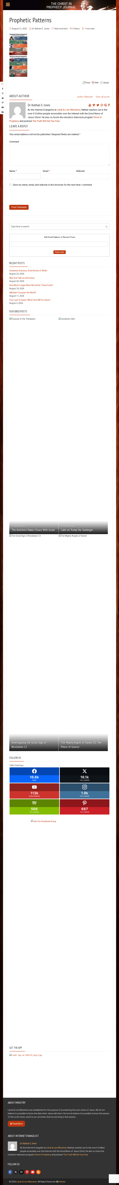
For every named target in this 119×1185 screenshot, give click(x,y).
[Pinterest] (27, 1172)
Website (80, 171)
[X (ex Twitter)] (15, 1172)
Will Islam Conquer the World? (22, 292)
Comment (14, 141)
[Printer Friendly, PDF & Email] (96, 82)
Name (13, 171)
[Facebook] (10, 1172)
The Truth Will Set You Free (46, 121)
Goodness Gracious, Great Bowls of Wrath (28, 270)
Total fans (19, 765)
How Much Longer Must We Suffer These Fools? (31, 285)
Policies (61, 1182)
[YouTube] (32, 1172)
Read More (18, 1124)
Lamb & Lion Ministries (68, 109)
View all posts (103, 96)
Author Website (85, 96)
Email (46, 171)
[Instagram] (21, 1172)
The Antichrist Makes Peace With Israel (33, 530)
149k (11, 765)
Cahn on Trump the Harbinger (77, 530)
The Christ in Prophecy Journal (61, 5)
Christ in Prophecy (43, 1154)
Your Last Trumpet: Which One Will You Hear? (29, 300)
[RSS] (38, 1172)
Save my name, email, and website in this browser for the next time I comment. (52, 184)
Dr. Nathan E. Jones (40, 28)
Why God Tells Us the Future (22, 278)
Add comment (61, 28)
